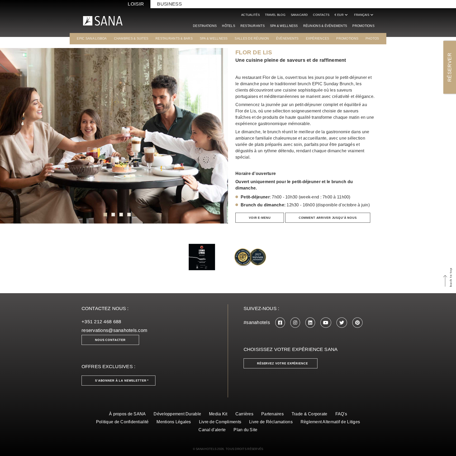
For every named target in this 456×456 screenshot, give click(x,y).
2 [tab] (113, 214)
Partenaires (272, 414)
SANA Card (299, 14)
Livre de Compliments (220, 422)
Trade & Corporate (309, 414)
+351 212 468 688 (101, 321)
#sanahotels (257, 322)
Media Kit (218, 414)
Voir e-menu (259, 217)
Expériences (317, 38)
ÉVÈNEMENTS (287, 38)
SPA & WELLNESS (214, 38)
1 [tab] (105, 214)
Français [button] (364, 14)
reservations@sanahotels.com (114, 330)
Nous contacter (110, 339)
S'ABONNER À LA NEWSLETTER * (122, 380)
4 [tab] (129, 214)
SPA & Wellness (284, 26)
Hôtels (228, 26)
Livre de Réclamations (271, 422)
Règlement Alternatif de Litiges (330, 422)
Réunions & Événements (325, 26)
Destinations (205, 26)
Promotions (363, 26)
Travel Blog (275, 14)
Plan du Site (245, 430)
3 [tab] (121, 214)
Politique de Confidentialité (122, 422)
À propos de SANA (127, 414)
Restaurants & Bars (174, 38)
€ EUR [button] (342, 14)
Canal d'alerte (212, 430)
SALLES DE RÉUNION (252, 38)
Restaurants (252, 26)
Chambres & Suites (131, 38)
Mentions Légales (173, 422)
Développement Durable (177, 414)
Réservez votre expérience (282, 363)
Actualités (250, 14)
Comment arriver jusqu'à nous (328, 217)
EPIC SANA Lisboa (92, 38)
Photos (372, 38)
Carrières (244, 414)
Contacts (321, 14)
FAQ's (341, 414)
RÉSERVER (449, 67)
